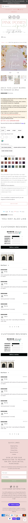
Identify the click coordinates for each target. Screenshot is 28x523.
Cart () (21, 9)
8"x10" (8, 130)
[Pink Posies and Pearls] (14, 26)
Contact (14, 454)
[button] (4, 93)
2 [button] (12, 326)
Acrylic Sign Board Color (7, 134)
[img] (4, 269)
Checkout (14, 11)
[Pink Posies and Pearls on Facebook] (14, 17)
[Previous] (10, 72)
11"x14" (20, 130)
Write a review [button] (14, 247)
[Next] (17, 72)
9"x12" (14, 130)
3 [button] (14, 326)
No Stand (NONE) (6, 147)
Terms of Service (14, 452)
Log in (15, 9)
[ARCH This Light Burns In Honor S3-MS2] (14, 58)
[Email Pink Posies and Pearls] (18, 17)
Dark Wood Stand (7, 150)
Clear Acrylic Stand (20, 147)
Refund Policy (14, 448)
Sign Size (3, 127)
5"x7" (3, 130)
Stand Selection (5, 144)
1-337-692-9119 (8, 9)
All (6, 42)
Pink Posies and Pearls (11, 508)
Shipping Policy (14, 445)
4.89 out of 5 (18, 231)
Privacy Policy (14, 450)
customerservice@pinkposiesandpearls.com (10, 114)
